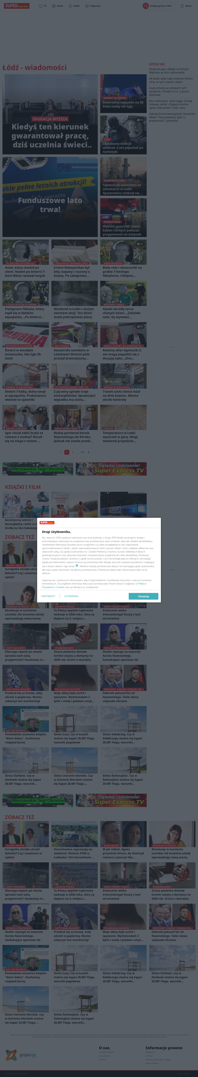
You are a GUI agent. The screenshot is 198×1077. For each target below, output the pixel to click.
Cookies (60, 587)
